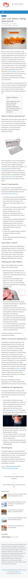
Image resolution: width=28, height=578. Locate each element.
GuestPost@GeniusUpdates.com (14, 573)
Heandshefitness (11, 571)
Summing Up (9, 112)
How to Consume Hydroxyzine (13, 108)
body (2, 168)
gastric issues (14, 410)
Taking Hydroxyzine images (10, 468)
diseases (13, 71)
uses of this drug (13, 193)
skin (10, 176)
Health (4, 15)
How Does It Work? (11, 105)
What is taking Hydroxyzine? (13, 101)
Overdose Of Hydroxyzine (12, 110)
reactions (16, 368)
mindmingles (6, 23)
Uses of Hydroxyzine (11, 103)
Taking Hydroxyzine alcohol (13, 466)
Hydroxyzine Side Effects (12, 106)
